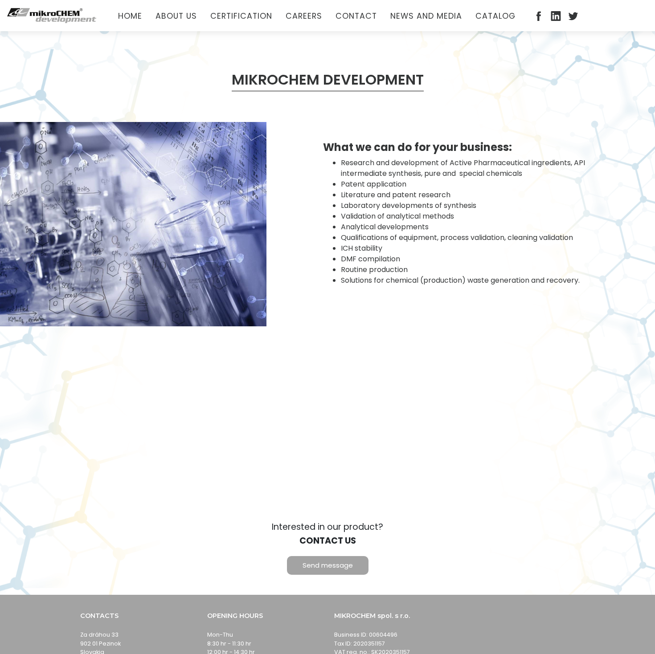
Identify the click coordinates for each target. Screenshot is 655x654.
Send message (328, 565)
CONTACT (356, 16)
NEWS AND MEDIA (426, 16)
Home (130, 16)
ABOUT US (176, 16)
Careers (304, 16)
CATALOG (495, 16)
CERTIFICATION (241, 16)
